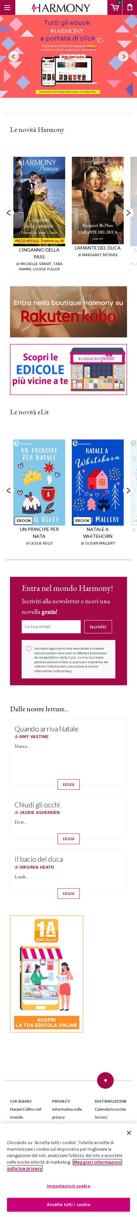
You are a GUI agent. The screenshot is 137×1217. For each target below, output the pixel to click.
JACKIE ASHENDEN (39, 812)
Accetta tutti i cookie (68, 1204)
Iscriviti (98, 626)
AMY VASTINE (34, 736)
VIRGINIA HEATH (36, 867)
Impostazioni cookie (68, 1186)
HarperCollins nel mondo (25, 1113)
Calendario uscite (110, 1109)
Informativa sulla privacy (53, 671)
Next (128, 212)
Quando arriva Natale (46, 728)
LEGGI (68, 784)
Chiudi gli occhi (37, 804)
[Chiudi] (129, 1133)
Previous (8, 212)
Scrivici (101, 1117)
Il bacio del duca (39, 859)
